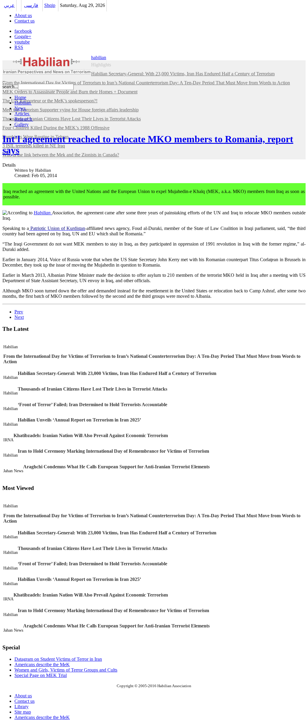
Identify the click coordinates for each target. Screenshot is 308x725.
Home (20, 97)
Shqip (49, 5)
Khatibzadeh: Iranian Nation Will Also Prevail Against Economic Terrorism (91, 435)
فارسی (31, 5)
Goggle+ (22, 36)
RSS (18, 47)
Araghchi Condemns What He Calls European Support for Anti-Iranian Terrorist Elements (116, 466)
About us (23, 15)
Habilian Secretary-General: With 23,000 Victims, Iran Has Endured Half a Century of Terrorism (117, 373)
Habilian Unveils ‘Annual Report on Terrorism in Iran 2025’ (79, 419)
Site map (22, 711)
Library (21, 706)
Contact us (24, 20)
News (20, 108)
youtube (22, 41)
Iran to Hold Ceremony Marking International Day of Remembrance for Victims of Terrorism (113, 451)
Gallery (21, 124)
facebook (23, 31)
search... (10, 86)
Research (23, 119)
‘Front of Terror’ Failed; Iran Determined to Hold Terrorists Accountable (92, 404)
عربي (9, 5)
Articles (22, 113)
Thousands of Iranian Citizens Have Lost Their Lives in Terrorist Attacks (92, 388)
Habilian (23, 102)
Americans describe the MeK (42, 717)
